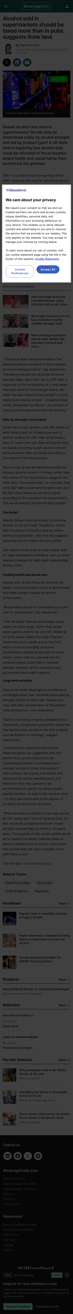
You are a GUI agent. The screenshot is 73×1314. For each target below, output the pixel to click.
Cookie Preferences (20, 271)
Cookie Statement (47, 259)
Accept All (48, 269)
